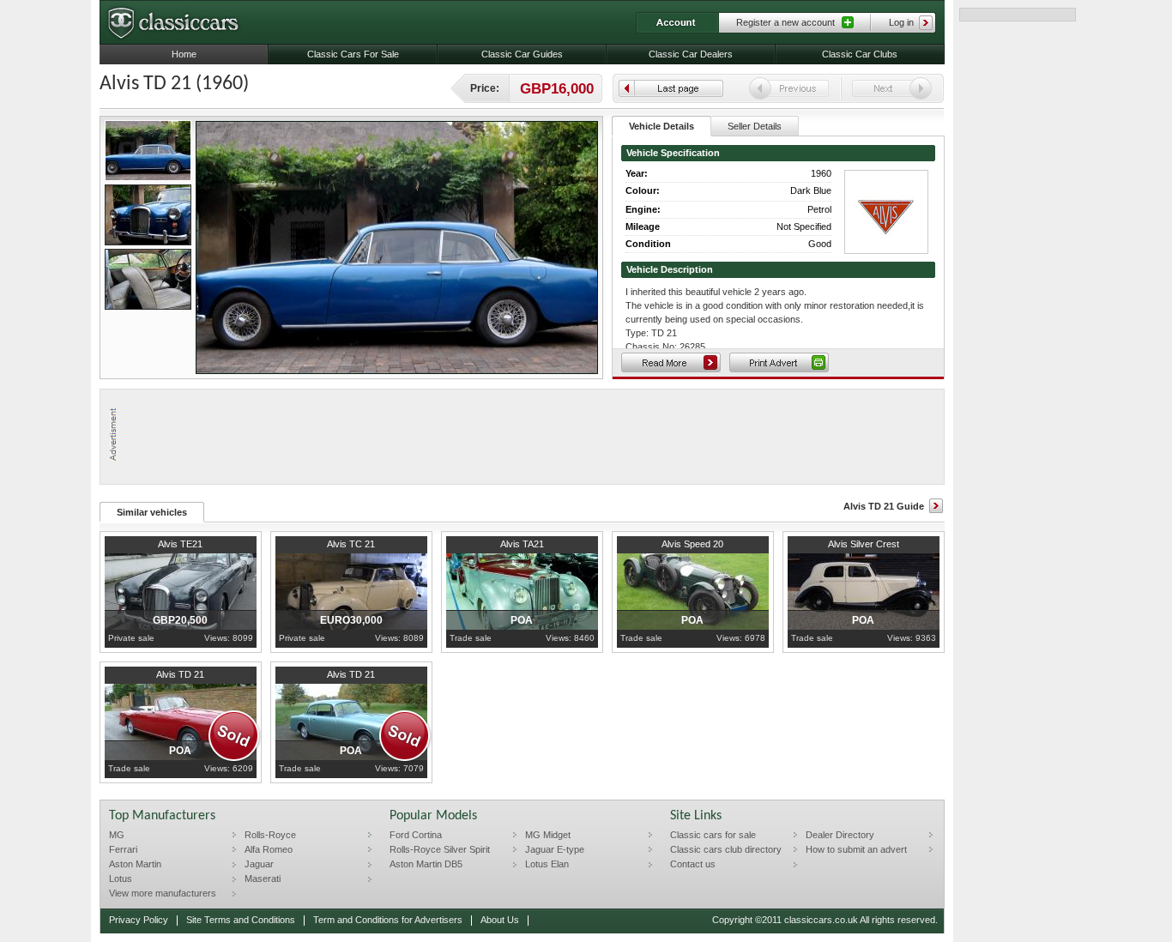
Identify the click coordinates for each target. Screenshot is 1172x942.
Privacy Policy (138, 920)
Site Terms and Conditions (240, 920)
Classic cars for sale (713, 835)
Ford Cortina (416, 835)
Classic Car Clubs (859, 54)
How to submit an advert (856, 849)
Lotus (120, 878)
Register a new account (785, 22)
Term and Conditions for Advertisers (387, 920)
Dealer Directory (840, 835)
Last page (671, 88)
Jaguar (259, 864)
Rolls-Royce (270, 835)
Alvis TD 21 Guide (883, 506)
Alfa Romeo (269, 849)
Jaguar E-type (554, 849)
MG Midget (548, 835)
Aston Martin (135, 864)
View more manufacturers (162, 893)
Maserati (263, 878)
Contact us (693, 864)
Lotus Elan (547, 864)
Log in (901, 22)
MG (116, 835)
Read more (671, 362)
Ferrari (123, 849)
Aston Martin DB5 (426, 864)
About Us (499, 920)
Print (779, 362)
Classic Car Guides (522, 54)
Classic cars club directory (726, 849)
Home (184, 54)
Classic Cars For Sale (353, 54)
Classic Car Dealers (691, 54)
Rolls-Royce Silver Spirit (440, 849)
